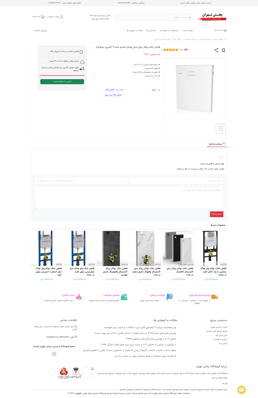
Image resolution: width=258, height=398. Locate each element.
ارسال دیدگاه (217, 214)
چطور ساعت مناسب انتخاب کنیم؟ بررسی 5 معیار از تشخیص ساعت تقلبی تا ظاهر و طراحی (129, 350)
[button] (55, 17)
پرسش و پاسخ (216, 144)
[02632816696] (124, 3)
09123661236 (64, 337)
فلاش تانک (109, 89)
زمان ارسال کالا (221, 335)
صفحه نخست (187, 30)
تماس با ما (223, 343)
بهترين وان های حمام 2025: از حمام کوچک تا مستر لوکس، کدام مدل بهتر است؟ (135, 333)
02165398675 (52, 337)
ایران (154, 89)
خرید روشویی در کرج (219, 389)
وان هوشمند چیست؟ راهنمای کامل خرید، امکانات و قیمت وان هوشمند (140, 327)
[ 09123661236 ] (54, 3)
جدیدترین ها (151, 30)
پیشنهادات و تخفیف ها (169, 30)
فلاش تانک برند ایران (113, 95)
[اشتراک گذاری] (216, 51)
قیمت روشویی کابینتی (199, 389)
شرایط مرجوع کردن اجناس (216, 331)
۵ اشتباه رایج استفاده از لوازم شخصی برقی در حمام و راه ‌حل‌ (145, 356)
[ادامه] (224, 383)
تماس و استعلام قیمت (62, 81)
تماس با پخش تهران (219, 327)
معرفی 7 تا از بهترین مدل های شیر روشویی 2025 (151, 338)
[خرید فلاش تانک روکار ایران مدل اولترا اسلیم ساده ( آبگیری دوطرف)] (212, 21)
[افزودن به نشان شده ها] (223, 51)
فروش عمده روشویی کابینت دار (175, 389)
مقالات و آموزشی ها (134, 30)
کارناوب (78, 393)
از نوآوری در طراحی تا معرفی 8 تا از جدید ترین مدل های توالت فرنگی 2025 (138, 344)
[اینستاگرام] (54, 354)
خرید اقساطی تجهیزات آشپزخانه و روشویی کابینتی (140, 389)
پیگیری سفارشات (40, 30)
